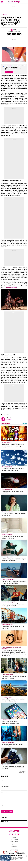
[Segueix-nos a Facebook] (9, 834)
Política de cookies (14, 841)
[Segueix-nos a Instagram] (15, 834)
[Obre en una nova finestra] (8, 852)
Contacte (14, 844)
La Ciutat (4, 15)
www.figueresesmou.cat (11, 287)
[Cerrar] (26, 856)
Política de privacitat (14, 839)
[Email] (20, 34)
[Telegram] (18, 34)
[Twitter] (10, 34)
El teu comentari (4, 793)
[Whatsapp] (15, 34)
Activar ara (8, 71)
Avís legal (14, 837)
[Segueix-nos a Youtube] (18, 834)
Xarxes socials (14, 846)
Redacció (15, 29)
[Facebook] (8, 34)
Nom (2, 780)
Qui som (14, 843)
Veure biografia (8, 419)
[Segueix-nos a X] (12, 834)
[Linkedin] (13, 34)
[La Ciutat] (14, 2)
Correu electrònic (4, 786)
